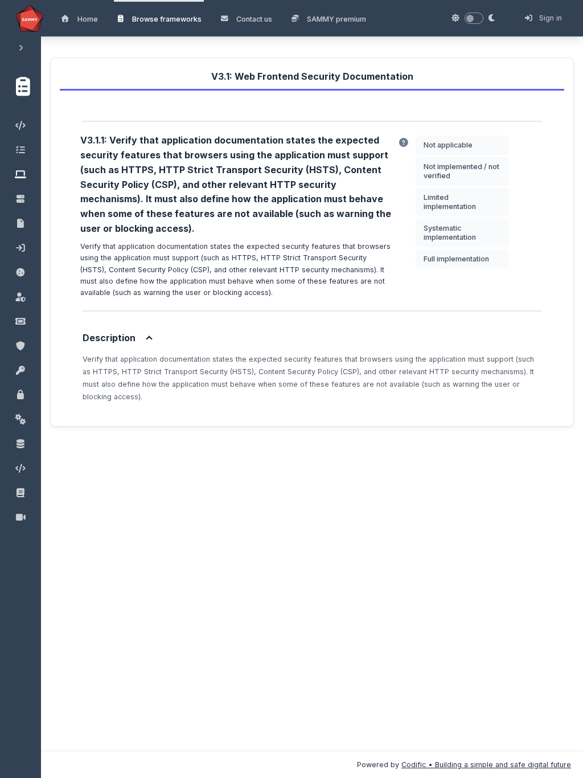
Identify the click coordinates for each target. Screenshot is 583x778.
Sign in (549, 18)
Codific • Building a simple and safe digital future (486, 764)
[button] (20, 84)
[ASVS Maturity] (403, 143)
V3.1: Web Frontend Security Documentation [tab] (312, 76)
